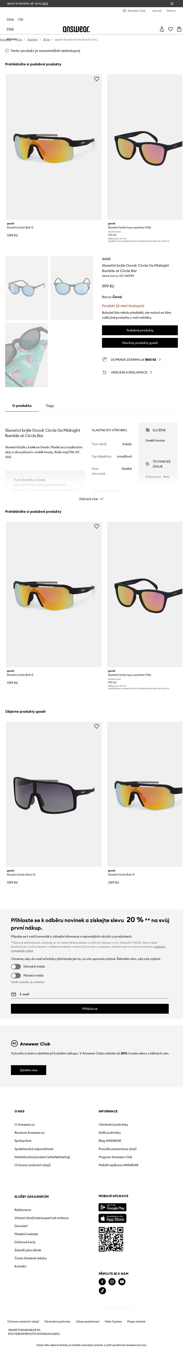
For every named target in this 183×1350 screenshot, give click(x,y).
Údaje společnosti (87, 1321)
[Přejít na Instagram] (112, 1282)
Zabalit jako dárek (28, 1250)
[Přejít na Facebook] (102, 1282)
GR (22, 1333)
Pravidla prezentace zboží (117, 1149)
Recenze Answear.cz (30, 1133)
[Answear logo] (76, 29)
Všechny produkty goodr (140, 343)
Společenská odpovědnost (34, 1149)
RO (39, 1333)
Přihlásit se (90, 1009)
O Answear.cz (25, 1124)
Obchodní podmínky (113, 1124)
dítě (10, 29)
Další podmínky (110, 1133)
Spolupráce (23, 1141)
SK (45, 1333)
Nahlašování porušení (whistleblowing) (42, 1157)
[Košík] (179, 29)
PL (35, 1333)
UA (49, 1333)
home (12, 39)
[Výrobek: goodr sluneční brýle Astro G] (54, 794)
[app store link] (112, 1218)
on (20, 19)
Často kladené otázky (31, 1258)
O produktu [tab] (21, 405)
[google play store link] (112, 1207)
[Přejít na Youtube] (121, 1282)
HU (30, 1333)
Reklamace (23, 1210)
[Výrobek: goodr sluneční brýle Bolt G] (54, 147)
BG (10, 1333)
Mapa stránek (136, 1321)
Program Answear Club (115, 1157)
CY (14, 1333)
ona (10, 19)
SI (42, 1333)
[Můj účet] (161, 29)
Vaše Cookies (113, 1321)
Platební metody (26, 1234)
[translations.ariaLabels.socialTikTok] (102, 1291)
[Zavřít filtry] (172, 3)
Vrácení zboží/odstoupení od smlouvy (42, 1218)
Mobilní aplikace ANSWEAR (118, 1165)
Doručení (21, 1226)
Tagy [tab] (50, 405)
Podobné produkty (140, 330)
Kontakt (20, 1266)
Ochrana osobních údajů (33, 1165)
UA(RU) (55, 1333)
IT (33, 1333)
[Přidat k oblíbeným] (96, 78)
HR (26, 1333)
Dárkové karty (25, 1242)
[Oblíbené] (170, 29)
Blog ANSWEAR (110, 1141)
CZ (18, 1333)
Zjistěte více (28, 1070)
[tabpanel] (91, 457)
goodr (106, 258)
